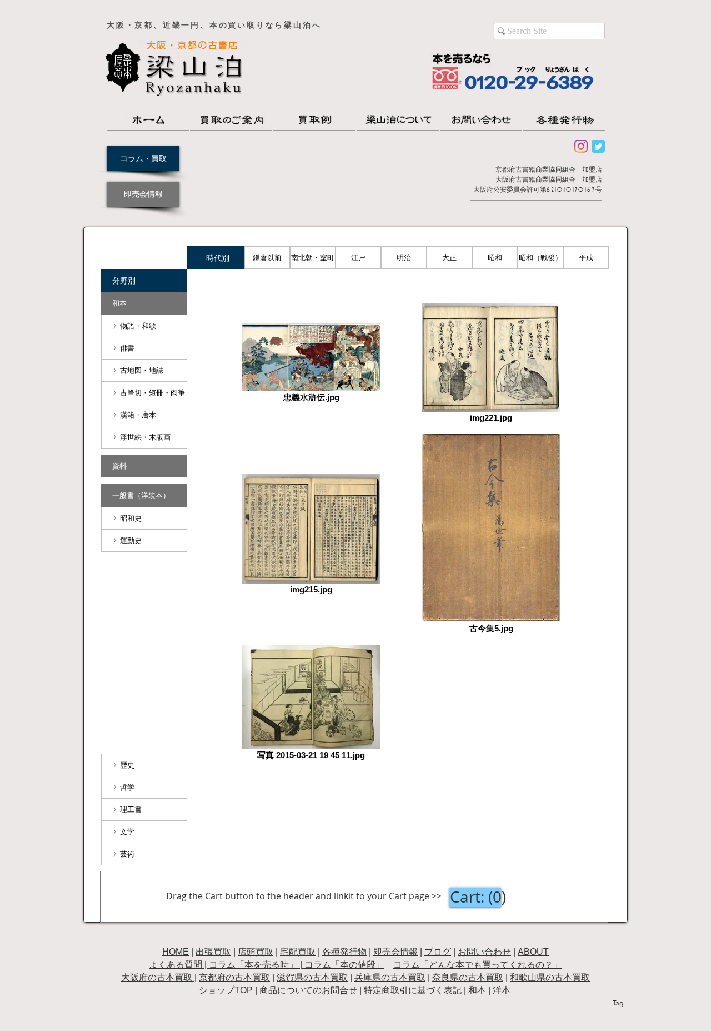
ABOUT (533, 952)
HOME (175, 952)
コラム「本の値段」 (344, 964)
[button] (217, 257)
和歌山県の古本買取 (550, 977)
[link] (478, 897)
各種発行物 (344, 952)
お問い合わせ (484, 952)
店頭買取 (255, 952)
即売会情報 (395, 952)
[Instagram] (581, 146)
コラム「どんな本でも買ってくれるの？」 (477, 964)
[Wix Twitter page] (598, 146)
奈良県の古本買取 (467, 977)
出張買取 (213, 952)
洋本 (501, 990)
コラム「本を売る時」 (253, 964)
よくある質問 (175, 964)
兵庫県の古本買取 (389, 977)
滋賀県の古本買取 (312, 977)
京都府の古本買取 (234, 977)
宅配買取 (298, 952)
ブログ (437, 952)
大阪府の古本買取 (157, 977)
